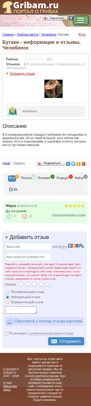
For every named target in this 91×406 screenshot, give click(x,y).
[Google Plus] (83, 164)
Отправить (70, 341)
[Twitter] (73, 164)
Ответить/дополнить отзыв (68, 214)
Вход (82, 34)
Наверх (19, 163)
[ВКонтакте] (71, 18)
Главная (8, 34)
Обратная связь (10, 388)
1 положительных (41, 64)
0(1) (49, 59)
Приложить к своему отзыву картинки (48, 321)
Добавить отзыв (22, 74)
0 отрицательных (68, 64)
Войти (63, 246)
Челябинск (48, 34)
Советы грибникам (19, 21)
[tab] (12, 178)
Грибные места (27, 34)
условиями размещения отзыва (51, 333)
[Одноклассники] (78, 164)
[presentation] (12, 178)
